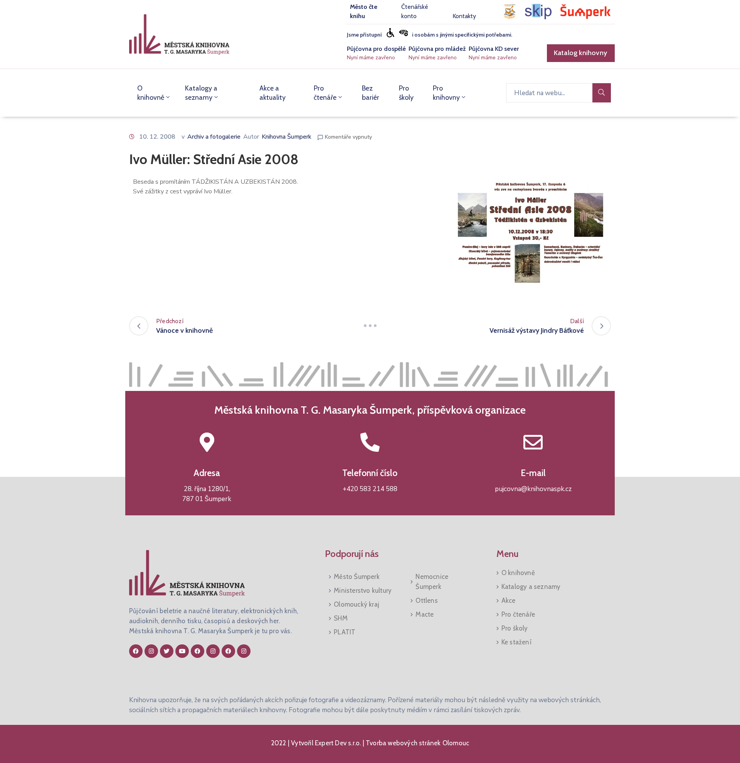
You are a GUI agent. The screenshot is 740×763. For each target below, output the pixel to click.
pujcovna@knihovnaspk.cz (533, 489)
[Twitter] (166, 651)
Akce (508, 600)
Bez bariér (370, 93)
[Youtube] (182, 651)
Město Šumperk (357, 576)
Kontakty (464, 16)
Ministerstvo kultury (363, 590)
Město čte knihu (363, 11)
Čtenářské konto (414, 11)
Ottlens (426, 600)
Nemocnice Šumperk (431, 581)
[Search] (601, 92)
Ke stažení (516, 642)
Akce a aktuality (272, 93)
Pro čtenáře (325, 93)
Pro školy (406, 93)
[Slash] (370, 325)
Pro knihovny (446, 93)
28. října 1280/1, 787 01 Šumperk (206, 494)
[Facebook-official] (136, 651)
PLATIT (344, 632)
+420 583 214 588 (370, 489)
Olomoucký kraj (356, 604)
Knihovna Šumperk (286, 136)
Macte (424, 614)
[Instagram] (151, 651)
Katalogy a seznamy (201, 93)
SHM (341, 618)
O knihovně (150, 93)
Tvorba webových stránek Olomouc (416, 743)
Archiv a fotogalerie (213, 136)
